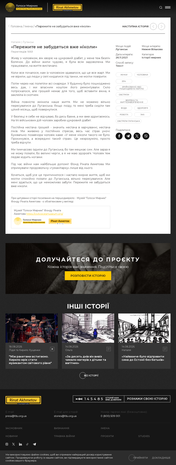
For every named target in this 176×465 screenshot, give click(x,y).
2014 (124, 81)
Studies (144, 436)
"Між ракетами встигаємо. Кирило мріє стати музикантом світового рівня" (30, 360)
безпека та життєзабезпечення (131, 101)
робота (124, 114)
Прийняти (140, 457)
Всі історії (91, 375)
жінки (123, 75)
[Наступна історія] (161, 26)
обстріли (124, 94)
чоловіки (142, 75)
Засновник (14, 428)
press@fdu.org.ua (16, 416)
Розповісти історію (88, 275)
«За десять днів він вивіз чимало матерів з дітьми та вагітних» (85, 360)
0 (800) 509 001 (110, 416)
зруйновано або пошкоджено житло (131, 88)
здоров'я (142, 108)
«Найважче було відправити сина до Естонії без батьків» (143, 358)
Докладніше (161, 457)
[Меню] (167, 7)
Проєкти (107, 436)
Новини (12, 436)
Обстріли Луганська (128, 121)
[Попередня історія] (153, 26)
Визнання (61, 428)
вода (124, 108)
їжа (142, 114)
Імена (105, 428)
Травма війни (64, 436)
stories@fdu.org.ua (65, 416)
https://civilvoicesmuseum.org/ (44, 213)
